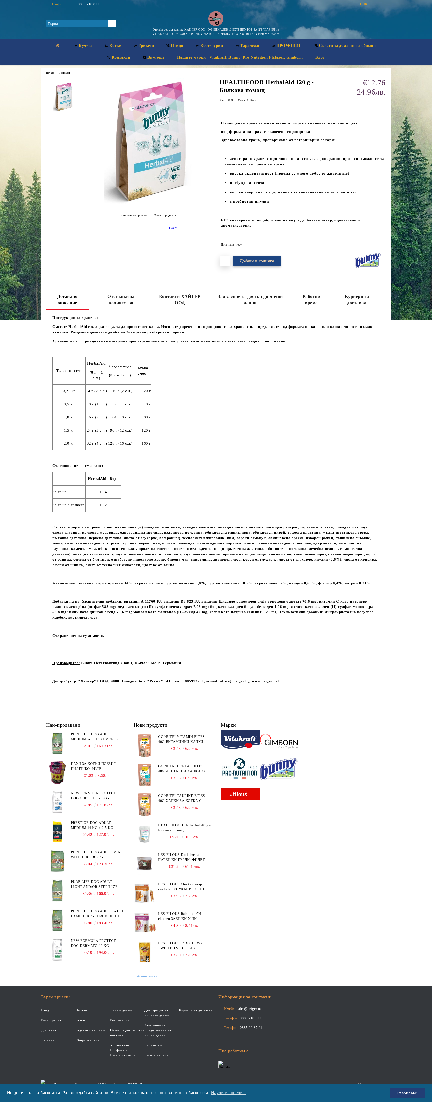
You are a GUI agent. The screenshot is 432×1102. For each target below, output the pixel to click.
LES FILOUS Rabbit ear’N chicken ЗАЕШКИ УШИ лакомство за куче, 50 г (179, 916)
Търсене (47, 1040)
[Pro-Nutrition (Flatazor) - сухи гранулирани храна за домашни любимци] (240, 769)
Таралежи (250, 45)
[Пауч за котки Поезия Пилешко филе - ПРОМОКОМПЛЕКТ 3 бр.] (57, 772)
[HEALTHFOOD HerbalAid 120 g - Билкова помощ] (148, 204)
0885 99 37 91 (251, 1028)
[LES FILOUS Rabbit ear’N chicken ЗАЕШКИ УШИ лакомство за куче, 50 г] (145, 922)
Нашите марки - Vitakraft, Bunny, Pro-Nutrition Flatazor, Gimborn (240, 57)
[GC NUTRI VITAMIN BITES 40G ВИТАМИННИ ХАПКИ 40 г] (145, 745)
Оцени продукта (165, 215)
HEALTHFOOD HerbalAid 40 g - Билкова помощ (184, 827)
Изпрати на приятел (134, 215)
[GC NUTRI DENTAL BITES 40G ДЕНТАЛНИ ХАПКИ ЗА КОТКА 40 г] (145, 775)
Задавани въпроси (90, 1030)
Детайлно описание (67, 299)
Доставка (48, 1030)
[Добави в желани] (382, 245)
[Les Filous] (240, 794)
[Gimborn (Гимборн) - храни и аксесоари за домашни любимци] (279, 740)
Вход (45, 1010)
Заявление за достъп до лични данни (250, 299)
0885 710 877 (88, 4)
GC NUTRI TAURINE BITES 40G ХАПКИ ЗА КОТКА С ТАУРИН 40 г (181, 798)
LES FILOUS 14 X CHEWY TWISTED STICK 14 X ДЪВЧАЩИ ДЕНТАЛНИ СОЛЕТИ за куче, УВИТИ (180, 946)
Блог (320, 57)
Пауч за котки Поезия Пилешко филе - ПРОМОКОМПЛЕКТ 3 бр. (93, 766)
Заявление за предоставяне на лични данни (157, 1030)
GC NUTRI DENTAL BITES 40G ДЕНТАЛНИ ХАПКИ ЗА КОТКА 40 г (182, 769)
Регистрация (51, 1020)
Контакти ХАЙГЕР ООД (179, 299)
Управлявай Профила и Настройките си (123, 1050)
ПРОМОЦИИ (289, 45)
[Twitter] (383, 4)
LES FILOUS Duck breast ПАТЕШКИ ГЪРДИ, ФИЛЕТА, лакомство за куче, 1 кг (183, 857)
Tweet (173, 228)
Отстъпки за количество (121, 299)
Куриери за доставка (357, 299)
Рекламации (120, 1020)
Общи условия (88, 1040)
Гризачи (65, 72)
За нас (81, 1020)
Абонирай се (147, 976)
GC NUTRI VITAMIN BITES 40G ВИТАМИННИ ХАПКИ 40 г (183, 739)
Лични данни (121, 1010)
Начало (50, 72)
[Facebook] (375, 4)
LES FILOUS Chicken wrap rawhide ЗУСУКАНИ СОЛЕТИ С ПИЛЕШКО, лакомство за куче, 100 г (183, 887)
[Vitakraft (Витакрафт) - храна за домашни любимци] (240, 740)
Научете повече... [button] (228, 1093)
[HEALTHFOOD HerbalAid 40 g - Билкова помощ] (145, 834)
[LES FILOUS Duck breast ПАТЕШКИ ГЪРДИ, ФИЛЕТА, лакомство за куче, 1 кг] (145, 863)
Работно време (311, 299)
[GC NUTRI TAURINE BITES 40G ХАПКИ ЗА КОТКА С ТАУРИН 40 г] (145, 804)
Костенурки (211, 45)
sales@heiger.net (250, 1009)
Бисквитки (153, 1045)
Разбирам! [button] (407, 1093)
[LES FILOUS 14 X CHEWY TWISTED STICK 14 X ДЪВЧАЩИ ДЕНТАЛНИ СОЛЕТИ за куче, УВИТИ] (145, 952)
